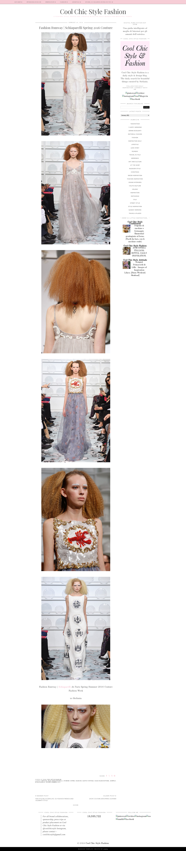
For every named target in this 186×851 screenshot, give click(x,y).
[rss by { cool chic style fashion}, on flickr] (136, 96)
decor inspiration (135, 175)
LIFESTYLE (75, 2)
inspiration (135, 192)
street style (135, 203)
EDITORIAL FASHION (135, 134)
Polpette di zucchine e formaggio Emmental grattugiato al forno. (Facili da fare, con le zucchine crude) (135, 234)
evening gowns (69, 780)
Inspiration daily (135, 141)
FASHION (63, 2)
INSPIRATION (50, 2)
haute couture (88, 780)
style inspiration (135, 206)
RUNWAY (113, 780)
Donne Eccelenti (135, 130)
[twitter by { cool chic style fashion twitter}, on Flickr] (140, 93)
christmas (135, 172)
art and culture (135, 161)
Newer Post (54, 798)
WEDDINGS (135, 158)
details (44, 780)
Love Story (135, 148)
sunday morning (135, 210)
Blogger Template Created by (93, 849)
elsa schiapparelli (55, 780)
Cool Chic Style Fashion (93, 11)
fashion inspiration (135, 179)
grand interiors (135, 182)
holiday (135, 189)
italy (135, 199)
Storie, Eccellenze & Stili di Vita (98, 2)
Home (75, 805)
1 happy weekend (135, 127)
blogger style (135, 168)
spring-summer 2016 (53, 782)
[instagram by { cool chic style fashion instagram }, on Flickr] (128, 96)
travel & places (135, 213)
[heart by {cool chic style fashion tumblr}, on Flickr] (143, 96)
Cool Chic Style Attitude (135, 260)
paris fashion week (102, 780)
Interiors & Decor (34, 2)
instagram (135, 196)
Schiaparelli (65, 687)
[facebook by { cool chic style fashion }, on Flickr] (135, 99)
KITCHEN (18, 2)
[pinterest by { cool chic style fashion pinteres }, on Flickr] (131, 93)
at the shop (135, 165)
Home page (6, 2)
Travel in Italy (135, 155)
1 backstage (135, 124)
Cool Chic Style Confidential (135, 223)
